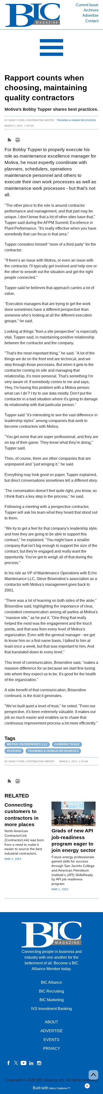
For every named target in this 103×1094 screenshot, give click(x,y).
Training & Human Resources (76, 120)
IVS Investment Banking (51, 1009)
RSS (9, 140)
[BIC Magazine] (33, 27)
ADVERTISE (51, 1031)
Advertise (90, 15)
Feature (14, 751)
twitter (16, 1063)
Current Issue (87, 5)
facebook (8, 1063)
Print (17, 140)
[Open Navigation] (51, 48)
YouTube (24, 1063)
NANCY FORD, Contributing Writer (31, 120)
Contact (91, 21)
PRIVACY (51, 1048)
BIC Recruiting (51, 991)
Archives (91, 10)
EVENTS (51, 1040)
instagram (39, 1063)
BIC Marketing (52, 1000)
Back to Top (93, 1075)
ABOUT (51, 1022)
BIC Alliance (51, 982)
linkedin (31, 1063)
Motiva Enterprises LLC (27, 744)
